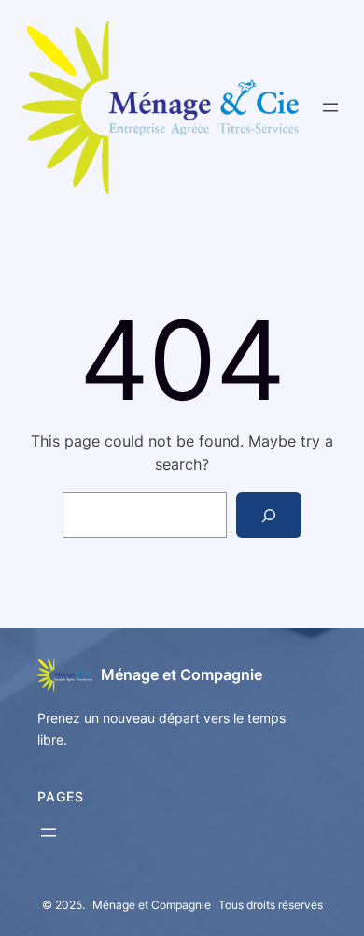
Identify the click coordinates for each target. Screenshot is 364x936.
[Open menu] (330, 107)
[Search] (269, 515)
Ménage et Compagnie (181, 674)
